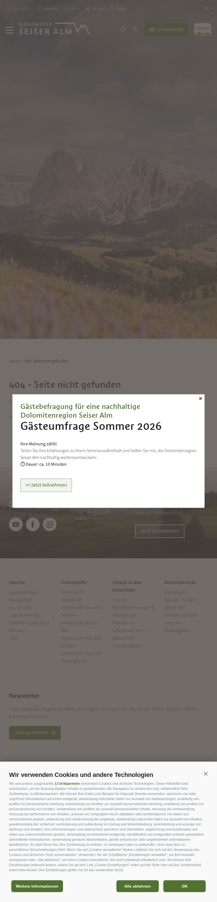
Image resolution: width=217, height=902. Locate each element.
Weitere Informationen (37, 886)
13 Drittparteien (67, 784)
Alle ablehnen (137, 886)
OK (185, 886)
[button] (205, 773)
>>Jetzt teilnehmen (46, 485)
